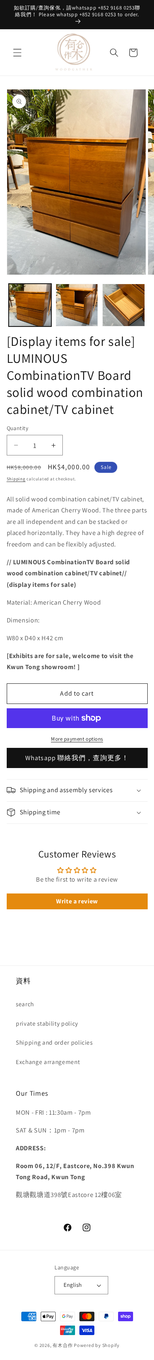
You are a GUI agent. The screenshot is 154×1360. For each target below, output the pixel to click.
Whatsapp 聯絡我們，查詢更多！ (77, 757)
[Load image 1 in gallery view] (30, 305)
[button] (17, 52)
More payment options (77, 739)
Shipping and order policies (54, 1042)
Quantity (18, 428)
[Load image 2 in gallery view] (77, 305)
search (25, 1004)
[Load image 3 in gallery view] (123, 305)
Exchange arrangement (48, 1062)
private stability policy (47, 1023)
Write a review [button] (77, 901)
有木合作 (63, 1345)
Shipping (16, 479)
